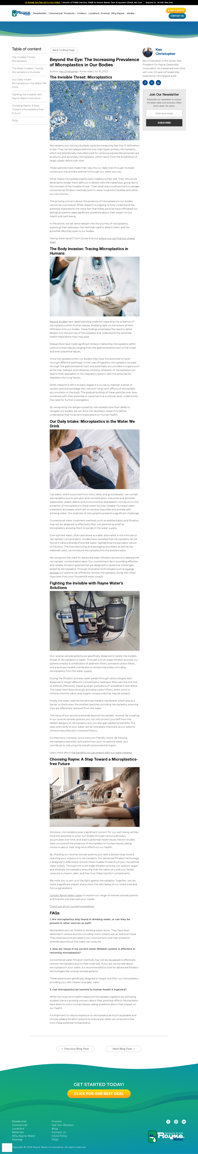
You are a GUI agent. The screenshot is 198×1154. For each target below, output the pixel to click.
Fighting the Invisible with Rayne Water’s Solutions (27, 96)
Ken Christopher (68, 71)
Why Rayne (117, 13)
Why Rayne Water (24, 1136)
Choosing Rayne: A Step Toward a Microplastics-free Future (28, 109)
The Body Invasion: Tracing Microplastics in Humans (27, 70)
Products (69, 13)
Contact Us (177, 16)
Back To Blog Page (64, 50)
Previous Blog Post (76, 1048)
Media (130, 13)
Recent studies (58, 321)
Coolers (81, 13)
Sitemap (17, 1139)
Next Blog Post (122, 1048)
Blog (55, 1128)
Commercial (55, 13)
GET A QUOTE (177, 10)
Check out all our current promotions (72, 906)
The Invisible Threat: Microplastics (24, 59)
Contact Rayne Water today (66, 895)
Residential (39, 13)
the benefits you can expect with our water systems (101, 752)
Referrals (18, 1132)
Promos (105, 13)
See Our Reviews (63, 1125)
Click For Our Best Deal (99, 1094)
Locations (94, 13)
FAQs (15, 120)
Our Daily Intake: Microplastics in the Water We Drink (29, 83)
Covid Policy (59, 1136)
